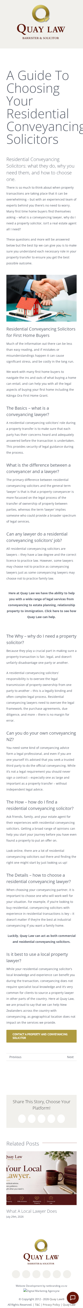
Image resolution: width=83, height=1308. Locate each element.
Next (70, 1057)
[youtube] (57, 1274)
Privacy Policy (52, 1305)
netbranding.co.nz (56, 1286)
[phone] (47, 1274)
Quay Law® (57, 1299)
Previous (15, 1057)
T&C (38, 1305)
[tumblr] (67, 1274)
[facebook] (16, 1274)
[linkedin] (36, 1274)
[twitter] (26, 1274)
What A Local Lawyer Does (31, 1211)
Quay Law (69, 1305)
